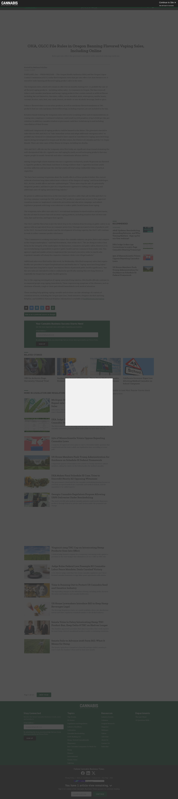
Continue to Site (167, 2)
